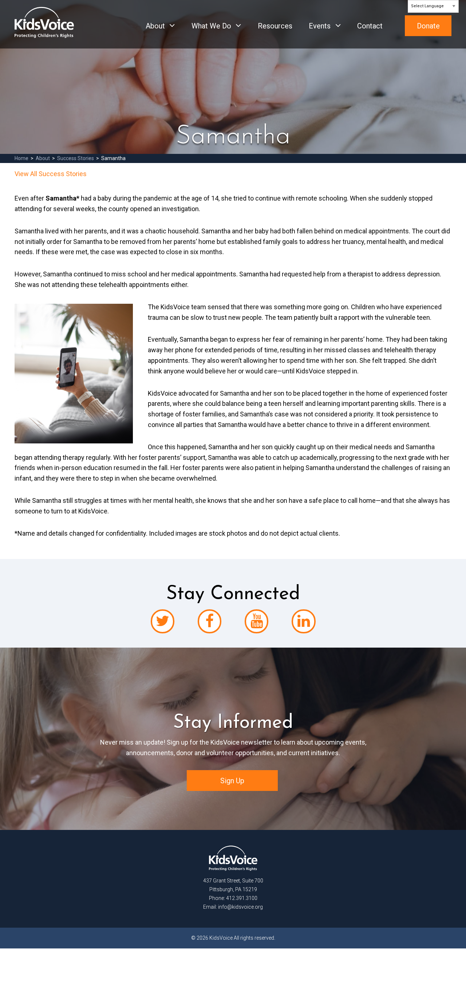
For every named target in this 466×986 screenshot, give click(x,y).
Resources (275, 26)
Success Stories (75, 158)
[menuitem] (156, 31)
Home (21, 158)
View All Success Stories (51, 174)
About (155, 26)
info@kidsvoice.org (240, 907)
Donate (428, 26)
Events (320, 26)
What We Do (211, 26)
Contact (370, 26)
